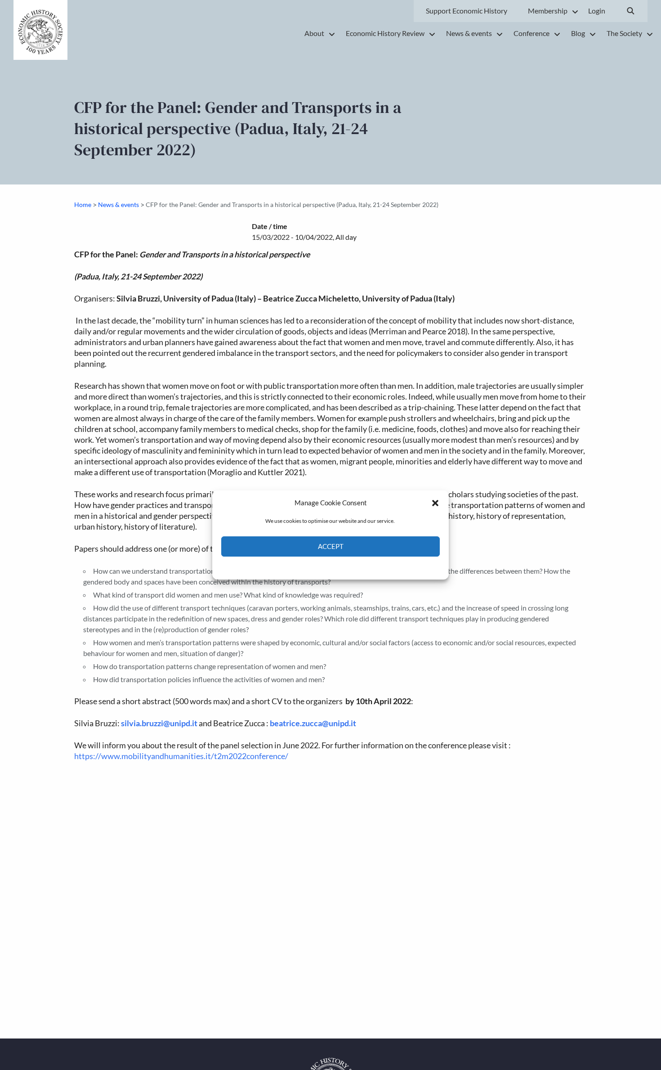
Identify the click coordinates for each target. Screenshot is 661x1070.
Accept (331, 547)
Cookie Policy (310, 567)
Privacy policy (346, 567)
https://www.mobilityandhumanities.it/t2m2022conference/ (181, 756)
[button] (435, 502)
